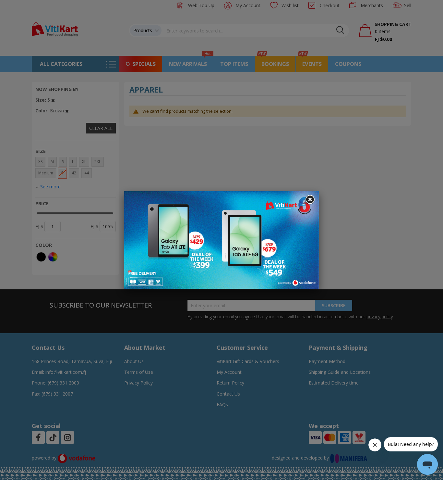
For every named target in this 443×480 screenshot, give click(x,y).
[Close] (310, 200)
